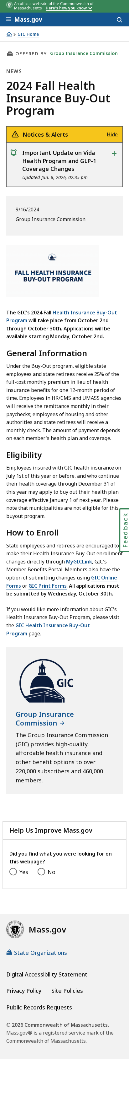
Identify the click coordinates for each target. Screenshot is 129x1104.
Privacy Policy (23, 990)
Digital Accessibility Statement (46, 974)
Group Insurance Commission (84, 53)
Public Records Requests (39, 1007)
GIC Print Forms (47, 585)
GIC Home (28, 34)
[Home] (9, 34)
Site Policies (67, 990)
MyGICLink (79, 561)
